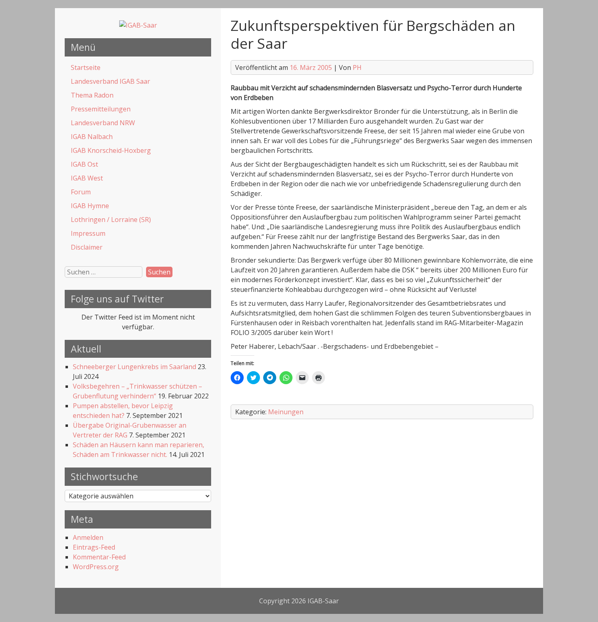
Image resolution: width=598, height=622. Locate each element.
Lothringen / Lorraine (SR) (111, 219)
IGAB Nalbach (92, 136)
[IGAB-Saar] (138, 25)
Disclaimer (87, 247)
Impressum (88, 233)
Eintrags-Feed (94, 547)
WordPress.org (96, 566)
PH (357, 67)
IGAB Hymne (90, 205)
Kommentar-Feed (99, 556)
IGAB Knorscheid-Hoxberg (111, 150)
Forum (81, 191)
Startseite (85, 67)
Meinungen (285, 411)
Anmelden (88, 537)
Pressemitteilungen (101, 108)
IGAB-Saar (323, 600)
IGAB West (87, 178)
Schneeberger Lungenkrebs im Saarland (134, 366)
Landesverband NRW (103, 122)
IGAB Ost (84, 164)
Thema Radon (92, 95)
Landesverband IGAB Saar (110, 81)
